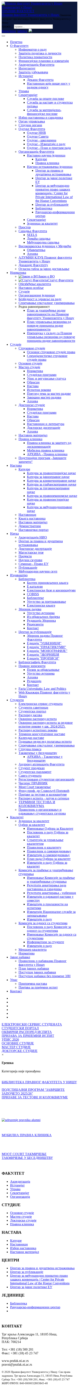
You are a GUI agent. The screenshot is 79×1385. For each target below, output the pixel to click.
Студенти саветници (33, 707)
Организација (20, 1196)
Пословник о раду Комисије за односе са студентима (49, 928)
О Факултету (19, 45)
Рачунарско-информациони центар (35, 1307)
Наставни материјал (33, 435)
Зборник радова (30, 609)
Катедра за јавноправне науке (48, 477)
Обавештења (36, 250)
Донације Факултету (33, 265)
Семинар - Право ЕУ (33, 564)
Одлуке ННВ (36, 132)
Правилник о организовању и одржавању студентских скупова (42, 811)
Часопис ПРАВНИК (33, 783)
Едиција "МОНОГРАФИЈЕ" (47, 651)
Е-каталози (35, 586)
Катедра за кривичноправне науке (51, 480)
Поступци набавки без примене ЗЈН (45, 976)
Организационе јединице (37, 295)
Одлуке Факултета (32, 129)
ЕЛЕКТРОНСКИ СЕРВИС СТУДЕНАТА (32, 1024)
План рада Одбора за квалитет (49, 859)
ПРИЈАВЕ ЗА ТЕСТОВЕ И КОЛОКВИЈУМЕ (35, 1097)
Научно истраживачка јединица (49, 167)
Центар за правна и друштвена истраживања (53, 172)
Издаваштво (19, 575)
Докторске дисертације (43, 427)
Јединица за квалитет (42, 223)
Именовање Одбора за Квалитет (50, 828)
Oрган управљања (32, 121)
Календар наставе (31, 738)
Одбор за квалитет (32, 825)
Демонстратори (30, 526)
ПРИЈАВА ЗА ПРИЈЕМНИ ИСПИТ (28, 1035)
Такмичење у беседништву (38, 753)
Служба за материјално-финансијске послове (44, 112)
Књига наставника (32, 518)
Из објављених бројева (43, 617)
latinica (22, 31)
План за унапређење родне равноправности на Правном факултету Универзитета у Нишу (50, 314)
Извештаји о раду (39, 919)
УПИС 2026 (10, 1039)
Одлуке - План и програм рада (49, 148)
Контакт (33, 628)
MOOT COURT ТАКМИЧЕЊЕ (24, 1154)
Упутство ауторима (41, 613)
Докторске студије (32, 405)
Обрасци (33, 382)
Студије (24, 291)
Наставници (27, 514)
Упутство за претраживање (46, 601)
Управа (24, 91)
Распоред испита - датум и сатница (44, 798)
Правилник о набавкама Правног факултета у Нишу (43, 962)
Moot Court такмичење (35, 787)
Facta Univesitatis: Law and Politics (42, 688)
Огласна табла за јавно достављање (44, 269)
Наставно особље (31, 288)
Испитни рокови (39, 390)
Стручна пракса (30, 749)
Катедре (41, 159)
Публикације (28, 567)
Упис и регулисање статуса (46, 378)
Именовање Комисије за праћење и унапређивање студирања (51, 879)
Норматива (18, 272)
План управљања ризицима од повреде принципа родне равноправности (49, 325)
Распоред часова (30, 715)
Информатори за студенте (45, 942)
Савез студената (30, 775)
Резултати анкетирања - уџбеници (51, 893)
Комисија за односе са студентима (43, 923)
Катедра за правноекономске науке (52, 496)
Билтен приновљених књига (47, 583)
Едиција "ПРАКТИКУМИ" (46, 647)
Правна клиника (47, 163)
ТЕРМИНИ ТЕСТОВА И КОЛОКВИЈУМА (37, 804)
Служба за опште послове (45, 98)
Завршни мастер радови (44, 397)
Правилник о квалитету (44, 847)
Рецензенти (35, 624)
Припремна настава (33, 983)
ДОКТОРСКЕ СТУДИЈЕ (19, 1051)
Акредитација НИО (33, 537)
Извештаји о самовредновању (48, 855)
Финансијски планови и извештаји (44, 61)
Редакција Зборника (41, 620)
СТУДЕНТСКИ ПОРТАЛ (20, 1028)
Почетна (16, 42)
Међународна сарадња (43, 242)
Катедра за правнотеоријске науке (51, 473)
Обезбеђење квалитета (35, 284)
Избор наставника (23, 1248)
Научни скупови (30, 560)
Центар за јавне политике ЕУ (31, 1287)
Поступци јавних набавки (37, 972)
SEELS (32, 235)
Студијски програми (41, 375)
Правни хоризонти (32, 666)
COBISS (33, 594)
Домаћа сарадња (38, 238)
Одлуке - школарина (41, 140)
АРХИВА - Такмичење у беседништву (45, 758)
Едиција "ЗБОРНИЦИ (43, 654)
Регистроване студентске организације (46, 779)
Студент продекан (32, 768)
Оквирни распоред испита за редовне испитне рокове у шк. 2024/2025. (46, 724)
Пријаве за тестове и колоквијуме (43, 794)
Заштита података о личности (40, 53)
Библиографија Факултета (37, 662)
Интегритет (27, 68)
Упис (13, 980)
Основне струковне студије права (51, 352)
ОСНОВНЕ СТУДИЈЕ (18, 1043)
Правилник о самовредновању (49, 851)
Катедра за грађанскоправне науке (51, 484)
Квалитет (17, 817)
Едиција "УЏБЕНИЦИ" (44, 643)
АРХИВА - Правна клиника (47, 454)
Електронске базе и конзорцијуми (51, 590)
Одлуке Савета (37, 136)
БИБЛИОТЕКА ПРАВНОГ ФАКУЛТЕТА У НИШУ (39, 1082)
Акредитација (20, 1181)
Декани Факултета (40, 80)
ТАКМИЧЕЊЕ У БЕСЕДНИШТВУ (27, 1158)
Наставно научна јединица (46, 155)
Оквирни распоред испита (38, 719)
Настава (33, 386)
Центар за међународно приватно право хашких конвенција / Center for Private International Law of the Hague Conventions (54, 193)
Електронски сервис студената (41, 704)
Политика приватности (35, 57)
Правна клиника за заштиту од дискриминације (49, 444)
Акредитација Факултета (36, 64)
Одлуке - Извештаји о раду (46, 144)
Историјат (26, 76)
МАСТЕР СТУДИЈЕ (16, 1047)
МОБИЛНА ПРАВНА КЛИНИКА (27, 1135)
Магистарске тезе (31, 552)
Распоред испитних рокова (38, 730)
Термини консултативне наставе (42, 734)
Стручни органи (30, 125)
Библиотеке (35, 598)
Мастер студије (29, 367)
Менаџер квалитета (33, 949)
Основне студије (30, 363)
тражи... (7, 26)
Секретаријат (28, 95)
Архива (32, 253)
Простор (25, 227)
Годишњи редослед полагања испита (45, 741)
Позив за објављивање (43, 669)
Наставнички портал (33, 530)
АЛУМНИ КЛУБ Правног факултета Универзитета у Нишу (45, 259)
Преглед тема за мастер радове (49, 393)
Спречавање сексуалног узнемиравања (47, 303)
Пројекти (25, 556)
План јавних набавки (34, 968)
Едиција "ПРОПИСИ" (43, 658)
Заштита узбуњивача (33, 72)
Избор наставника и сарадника (41, 117)
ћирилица (9, 31)
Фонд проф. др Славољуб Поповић (44, 791)
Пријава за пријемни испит (38, 987)
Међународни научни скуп (38, 571)
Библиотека (43, 208)
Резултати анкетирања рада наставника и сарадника (46, 887)
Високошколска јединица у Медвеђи (45, 246)
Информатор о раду (33, 49)
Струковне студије (32, 348)
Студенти (17, 700)
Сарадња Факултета (33, 231)
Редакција (34, 681)
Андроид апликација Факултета (41, 764)
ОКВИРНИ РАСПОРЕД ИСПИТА (27, 1032)
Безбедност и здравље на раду (40, 299)
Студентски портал (32, 711)
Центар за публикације (51, 204)
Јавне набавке (20, 957)
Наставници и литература (45, 424)
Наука (14, 533)
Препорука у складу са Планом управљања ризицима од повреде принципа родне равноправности (51, 336)
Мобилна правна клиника (45, 450)
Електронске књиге (41, 605)
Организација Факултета (36, 151)
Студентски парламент (35, 772)
